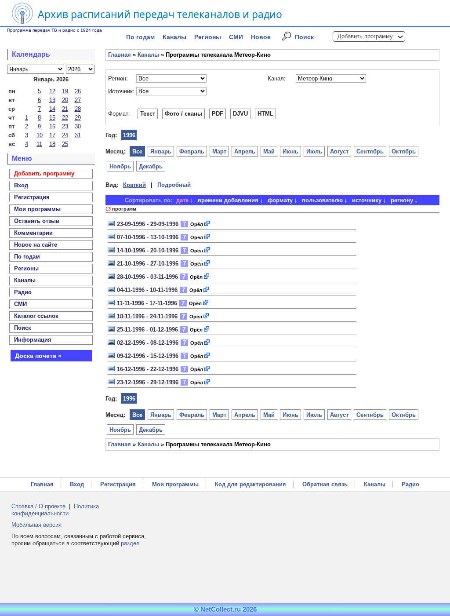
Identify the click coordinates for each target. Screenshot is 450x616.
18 (52, 144)
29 (78, 117)
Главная (119, 54)
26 (78, 91)
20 (65, 100)
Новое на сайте (35, 244)
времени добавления (228, 200)
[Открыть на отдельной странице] (207, 224)
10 (39, 135)
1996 (129, 135)
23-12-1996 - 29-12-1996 (147, 382)
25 (65, 144)
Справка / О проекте (38, 506)
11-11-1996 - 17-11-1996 (147, 303)
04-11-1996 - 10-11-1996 (147, 290)
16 (52, 126)
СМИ (236, 36)
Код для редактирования (250, 484)
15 (52, 117)
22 (65, 117)
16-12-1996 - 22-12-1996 (147, 369)
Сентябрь (370, 151)
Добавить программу (365, 36)
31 (78, 135)
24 (65, 135)
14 (52, 109)
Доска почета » (38, 355)
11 (39, 144)
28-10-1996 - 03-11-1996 (147, 276)
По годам (140, 36)
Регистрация (118, 484)
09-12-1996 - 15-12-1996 (147, 356)
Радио (23, 292)
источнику (366, 200)
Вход (77, 484)
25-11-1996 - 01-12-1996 (147, 329)
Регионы (207, 36)
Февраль (191, 151)
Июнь (290, 151)
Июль (314, 151)
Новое (261, 36)
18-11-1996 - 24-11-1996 (147, 316)
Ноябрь (120, 166)
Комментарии (33, 233)
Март (219, 151)
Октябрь (404, 151)
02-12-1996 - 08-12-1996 (147, 342)
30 (78, 126)
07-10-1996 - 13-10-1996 (147, 237)
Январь (160, 151)
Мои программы (37, 209)
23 (65, 126)
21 (65, 109)
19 (65, 91)
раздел (130, 543)
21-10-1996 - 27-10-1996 (147, 263)
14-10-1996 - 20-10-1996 (147, 250)
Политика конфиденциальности (55, 510)
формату (280, 200)
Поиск (304, 36)
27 (78, 100)
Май (269, 151)
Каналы (174, 36)
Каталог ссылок (36, 316)
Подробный (174, 185)
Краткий (134, 185)
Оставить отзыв (36, 221)
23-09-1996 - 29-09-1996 (147, 224)
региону (402, 200)
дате (182, 200)
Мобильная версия (36, 524)
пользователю (322, 200)
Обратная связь (325, 484)
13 (52, 100)
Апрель (244, 151)
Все (137, 151)
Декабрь (151, 166)
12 (52, 91)
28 (78, 109)
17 (52, 135)
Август (339, 151)
